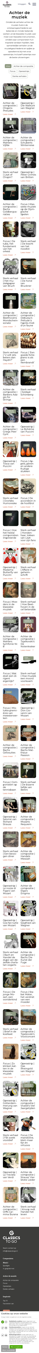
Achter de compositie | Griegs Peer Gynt (10, 430)
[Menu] (33, 4)
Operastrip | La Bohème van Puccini (27, 429)
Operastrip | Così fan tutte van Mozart (10, 923)
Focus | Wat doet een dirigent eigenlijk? (10, 677)
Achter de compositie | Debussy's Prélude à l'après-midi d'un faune (28, 319)
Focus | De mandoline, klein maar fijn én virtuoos (27, 1140)
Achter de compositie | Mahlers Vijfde (10, 141)
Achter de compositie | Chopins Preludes (10, 107)
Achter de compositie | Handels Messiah (28, 855)
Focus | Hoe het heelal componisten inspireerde (10, 534)
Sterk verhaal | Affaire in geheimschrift (28, 571)
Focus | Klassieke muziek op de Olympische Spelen (28, 209)
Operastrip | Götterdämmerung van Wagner (10, 1104)
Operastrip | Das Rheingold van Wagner (28, 1067)
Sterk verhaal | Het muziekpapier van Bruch (10, 282)
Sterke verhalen (19, 76)
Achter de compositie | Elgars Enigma (28, 889)
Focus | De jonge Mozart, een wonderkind (10, 996)
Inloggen (22, 4)
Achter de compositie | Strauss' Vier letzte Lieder (28, 1176)
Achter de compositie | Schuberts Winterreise (28, 141)
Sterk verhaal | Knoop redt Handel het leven (28, 1210)
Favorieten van (8, 1304)
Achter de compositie (23, 66)
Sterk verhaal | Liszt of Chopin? (10, 175)
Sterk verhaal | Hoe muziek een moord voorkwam (28, 677)
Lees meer (8, 114)
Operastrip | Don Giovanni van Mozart (27, 712)
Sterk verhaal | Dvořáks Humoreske (10, 501)
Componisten (8, 1258)
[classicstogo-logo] (7, 4)
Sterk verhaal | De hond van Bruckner (28, 282)
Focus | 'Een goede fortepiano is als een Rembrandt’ (28, 357)
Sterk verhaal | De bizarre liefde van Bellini (28, 786)
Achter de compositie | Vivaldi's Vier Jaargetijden (28, 1104)
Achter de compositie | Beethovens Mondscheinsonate (10, 317)
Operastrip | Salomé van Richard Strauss (10, 820)
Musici (5, 1263)
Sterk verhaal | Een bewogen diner (10, 854)
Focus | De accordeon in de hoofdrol (28, 501)
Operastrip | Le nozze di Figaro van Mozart (10, 889)
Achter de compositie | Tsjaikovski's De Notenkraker (28, 641)
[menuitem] (28, 4)
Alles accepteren (16, 1347)
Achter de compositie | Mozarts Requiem (28, 820)
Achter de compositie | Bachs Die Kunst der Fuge (28, 957)
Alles (8, 66)
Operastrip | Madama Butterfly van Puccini (10, 571)
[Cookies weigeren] (6, 1321)
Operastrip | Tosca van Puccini (10, 464)
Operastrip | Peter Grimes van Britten (28, 175)
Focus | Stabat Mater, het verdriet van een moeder (27, 997)
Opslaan (5, 1347)
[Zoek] (28, 4)
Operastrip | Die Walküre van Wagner (28, 105)
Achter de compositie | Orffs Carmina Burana (10, 1210)
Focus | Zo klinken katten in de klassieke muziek (10, 1068)
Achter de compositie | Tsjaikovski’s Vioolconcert (28, 1033)
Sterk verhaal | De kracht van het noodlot (28, 245)
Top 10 (5, 1301)
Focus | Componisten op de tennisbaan (10, 786)
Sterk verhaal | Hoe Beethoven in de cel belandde (28, 605)
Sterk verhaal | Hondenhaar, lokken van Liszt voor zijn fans (28, 535)
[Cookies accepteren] (2, 1321)
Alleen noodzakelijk (8, 1350)
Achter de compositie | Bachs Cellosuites (10, 749)
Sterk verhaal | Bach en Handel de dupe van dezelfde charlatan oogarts (10, 958)
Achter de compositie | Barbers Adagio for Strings (10, 394)
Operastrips (24, 71)
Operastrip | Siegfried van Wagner (28, 923)
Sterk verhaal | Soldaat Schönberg (28, 392)
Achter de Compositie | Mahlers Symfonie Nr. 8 (10, 641)
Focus (12, 71)
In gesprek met (8, 1269)
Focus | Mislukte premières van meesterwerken (10, 713)
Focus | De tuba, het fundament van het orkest (9, 246)
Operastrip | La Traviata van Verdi (10, 1175)
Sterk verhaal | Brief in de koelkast (10, 1031)
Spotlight (6, 1266)
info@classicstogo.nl (10, 1251)
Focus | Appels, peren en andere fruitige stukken (27, 466)
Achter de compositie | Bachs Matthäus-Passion (28, 750)
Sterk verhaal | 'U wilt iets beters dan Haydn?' (10, 356)
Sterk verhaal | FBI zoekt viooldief (10, 1138)
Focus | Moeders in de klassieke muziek (10, 605)
